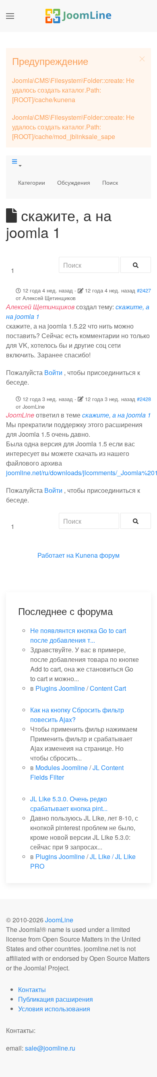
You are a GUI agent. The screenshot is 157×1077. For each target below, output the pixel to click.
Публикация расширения (55, 999)
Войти (53, 372)
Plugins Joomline (60, 688)
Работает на (55, 555)
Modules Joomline (61, 767)
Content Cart (108, 688)
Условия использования (54, 1008)
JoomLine (59, 919)
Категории (31, 182)
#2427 (144, 290)
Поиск (110, 182)
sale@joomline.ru (50, 1048)
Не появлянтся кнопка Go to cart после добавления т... (78, 635)
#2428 (144, 399)
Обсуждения (73, 182)
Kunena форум (97, 555)
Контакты (32, 989)
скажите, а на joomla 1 (116, 415)
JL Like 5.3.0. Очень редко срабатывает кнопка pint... (68, 803)
